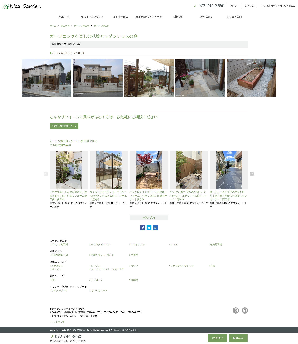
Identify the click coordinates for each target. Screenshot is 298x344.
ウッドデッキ (138, 244)
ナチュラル (57, 265)
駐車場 (134, 279)
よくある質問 (234, 16)
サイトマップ (57, 322)
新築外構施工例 (59, 255)
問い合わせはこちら (65, 125)
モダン (134, 265)
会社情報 (177, 16)
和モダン (56, 269)
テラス (174, 244)
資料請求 (249, 5)
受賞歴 (134, 255)
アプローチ (97, 279)
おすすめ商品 (120, 16)
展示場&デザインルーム (149, 16)
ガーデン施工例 (59, 244)
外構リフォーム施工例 (102, 255)
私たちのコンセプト (92, 16)
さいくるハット (99, 290)
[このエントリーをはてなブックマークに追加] (155, 227)
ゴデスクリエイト (130, 330)
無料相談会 (206, 16)
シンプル (95, 265)
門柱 (53, 279)
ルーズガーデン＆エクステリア (107, 269)
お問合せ (234, 5)
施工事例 (64, 16)
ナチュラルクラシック (182, 265)
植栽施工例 (216, 244)
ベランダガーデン (100, 244)
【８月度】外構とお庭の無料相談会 (277, 5)
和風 (212, 265)
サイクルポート (59, 290)
